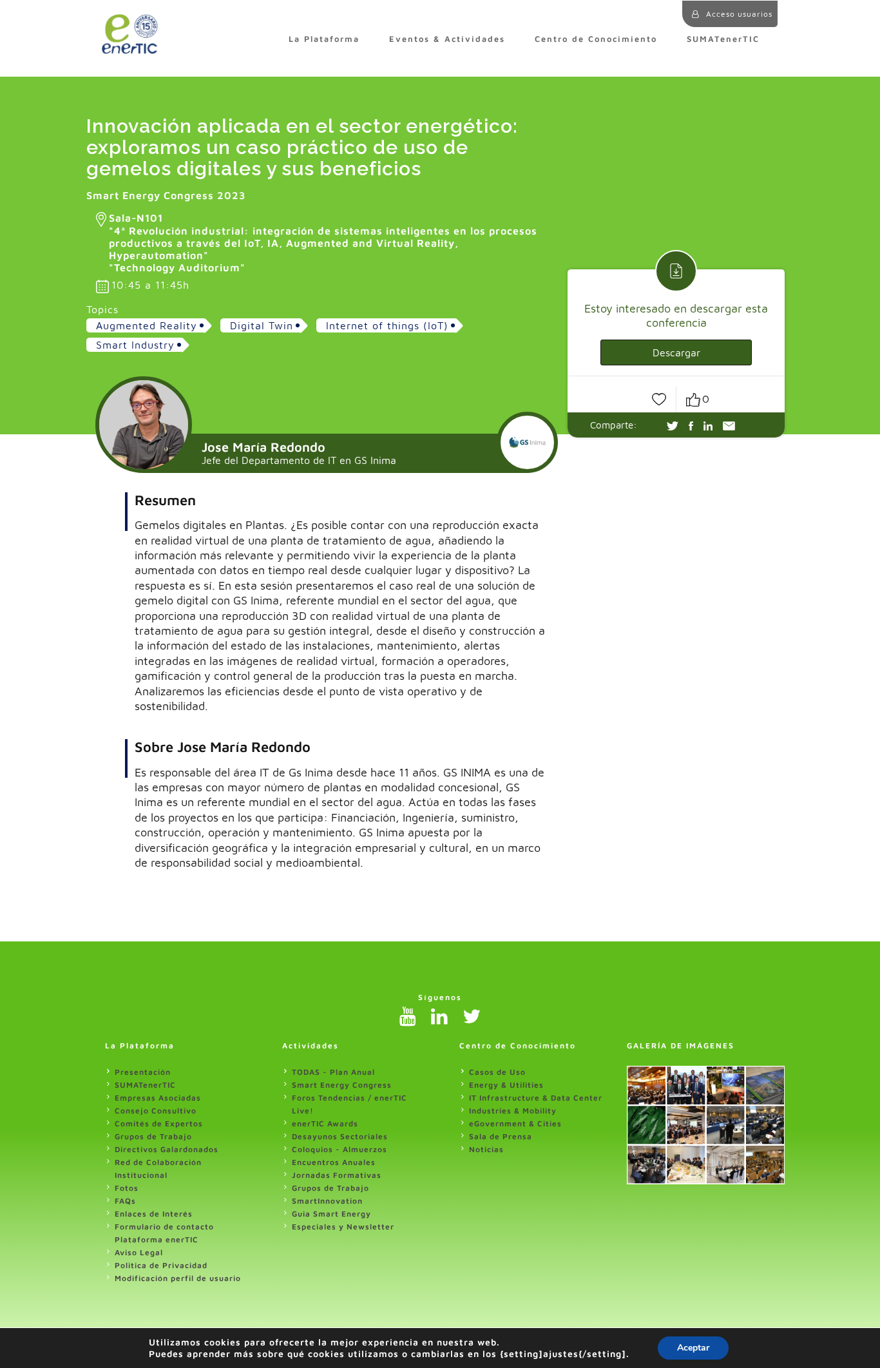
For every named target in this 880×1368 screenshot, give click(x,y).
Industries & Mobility (513, 1110)
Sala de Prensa (500, 1136)
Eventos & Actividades (447, 39)
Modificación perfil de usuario (178, 1278)
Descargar (676, 352)
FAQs (125, 1201)
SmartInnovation (327, 1201)
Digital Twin (261, 325)
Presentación (143, 1072)
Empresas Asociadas (158, 1098)
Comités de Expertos (159, 1123)
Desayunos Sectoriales (340, 1136)
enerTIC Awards (325, 1123)
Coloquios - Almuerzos (339, 1149)
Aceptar (693, 1348)
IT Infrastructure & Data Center (535, 1098)
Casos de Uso (497, 1072)
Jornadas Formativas (336, 1175)
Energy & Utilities (506, 1085)
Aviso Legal (139, 1252)
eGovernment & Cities (515, 1123)
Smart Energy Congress (342, 1085)
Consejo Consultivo (155, 1110)
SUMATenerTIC (723, 39)
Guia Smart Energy (331, 1214)
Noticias (486, 1149)
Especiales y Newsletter (343, 1226)
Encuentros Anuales (334, 1162)
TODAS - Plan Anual (333, 1072)
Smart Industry (135, 345)
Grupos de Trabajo (153, 1136)
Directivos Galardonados (166, 1149)
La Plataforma (324, 39)
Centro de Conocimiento (596, 39)
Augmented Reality (146, 325)
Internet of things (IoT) (387, 325)
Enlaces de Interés (154, 1214)
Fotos (127, 1188)
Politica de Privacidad (161, 1265)
